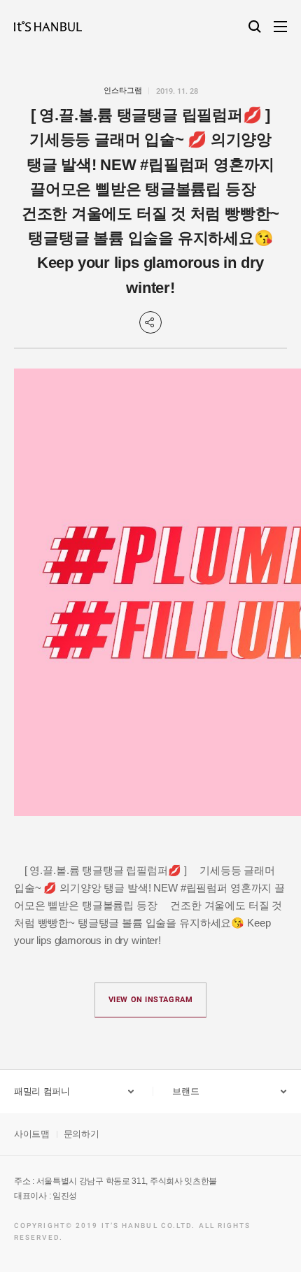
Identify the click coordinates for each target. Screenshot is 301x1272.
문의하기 (81, 1134)
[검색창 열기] (254, 26)
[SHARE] (150, 322)
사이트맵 (32, 1134)
